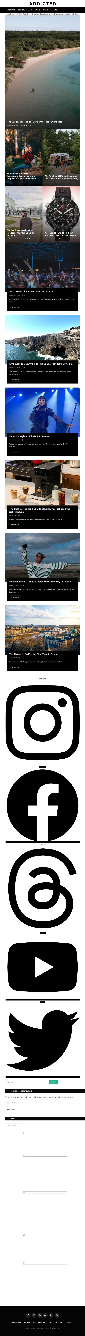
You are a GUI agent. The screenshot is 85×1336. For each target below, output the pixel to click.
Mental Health (25, 10)
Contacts (52, 1322)
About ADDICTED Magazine (23, 1322)
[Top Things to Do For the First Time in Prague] (42, 630)
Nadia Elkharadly (12, 125)
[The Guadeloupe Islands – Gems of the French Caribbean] (42, 72)
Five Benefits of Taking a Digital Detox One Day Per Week (40, 581)
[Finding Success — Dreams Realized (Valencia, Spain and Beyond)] (23, 214)
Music (37, 10)
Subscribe (10, 1109)
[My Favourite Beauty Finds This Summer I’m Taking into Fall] (42, 339)
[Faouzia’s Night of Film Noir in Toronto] (42, 412)
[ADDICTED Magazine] (42, 3)
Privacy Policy (66, 1322)
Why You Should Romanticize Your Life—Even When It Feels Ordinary (61, 177)
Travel (54, 10)
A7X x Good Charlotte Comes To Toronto (31, 291)
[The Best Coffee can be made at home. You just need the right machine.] (42, 484)
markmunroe (11, 182)
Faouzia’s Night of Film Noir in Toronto (29, 436)
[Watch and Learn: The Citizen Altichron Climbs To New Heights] (61, 214)
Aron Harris (48, 239)
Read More (15, 307)
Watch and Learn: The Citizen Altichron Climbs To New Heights (60, 234)
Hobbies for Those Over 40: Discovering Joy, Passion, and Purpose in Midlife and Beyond (21, 176)
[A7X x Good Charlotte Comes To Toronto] (42, 267)
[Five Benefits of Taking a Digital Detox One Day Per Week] (42, 557)
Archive (41, 1322)
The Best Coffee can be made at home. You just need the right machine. (39, 510)
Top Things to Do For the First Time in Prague (33, 654)
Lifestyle (11, 10)
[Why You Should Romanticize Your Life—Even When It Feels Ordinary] (61, 157)
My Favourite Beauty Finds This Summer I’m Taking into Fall (41, 364)
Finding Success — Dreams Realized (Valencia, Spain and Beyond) (21, 233)
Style (45, 10)
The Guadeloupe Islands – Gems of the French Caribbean (34, 122)
